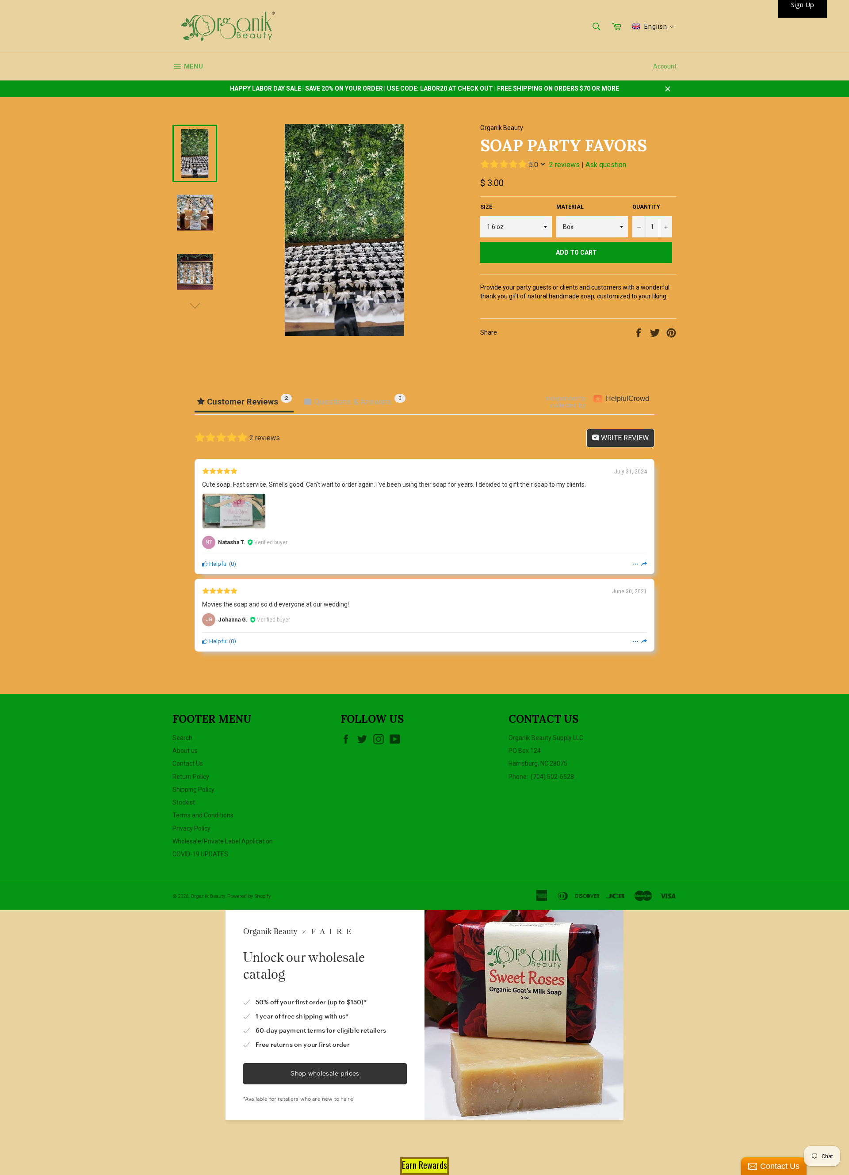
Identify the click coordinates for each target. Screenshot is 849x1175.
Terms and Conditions (202, 815)
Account (665, 66)
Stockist (183, 802)
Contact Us (187, 763)
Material (570, 207)
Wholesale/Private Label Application (222, 841)
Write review (624, 438)
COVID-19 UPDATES (200, 854)
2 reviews (564, 164)
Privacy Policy (191, 828)
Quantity (646, 207)
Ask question (605, 164)
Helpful (218, 564)
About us (185, 750)
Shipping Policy (193, 789)
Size (486, 207)
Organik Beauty (208, 896)
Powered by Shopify (249, 896)
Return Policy (190, 776)
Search (182, 737)
